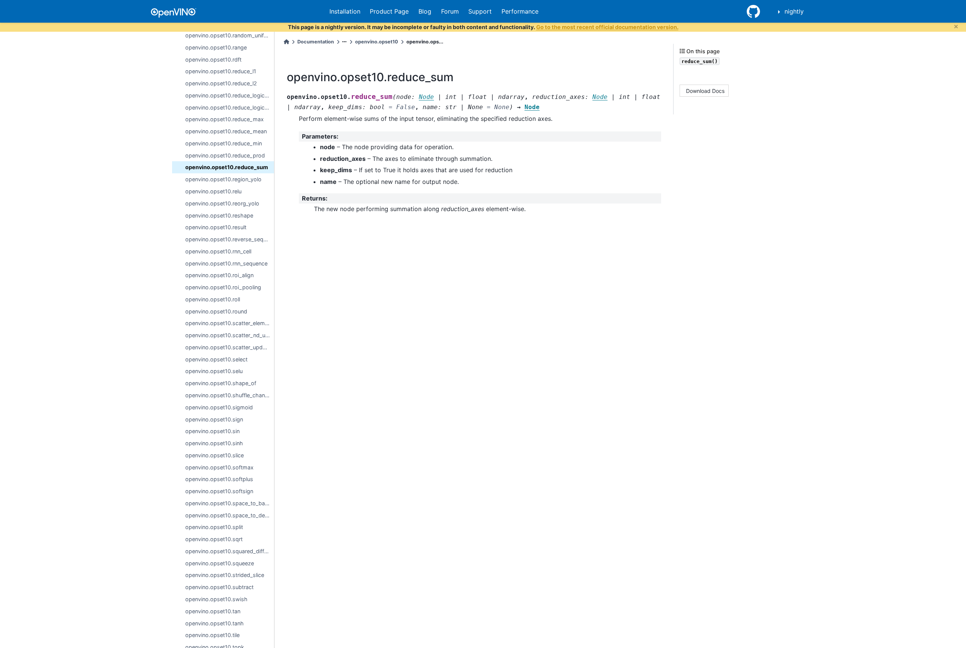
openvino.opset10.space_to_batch (229, 503)
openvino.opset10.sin (212, 431)
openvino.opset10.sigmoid (219, 407)
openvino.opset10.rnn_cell (218, 251)
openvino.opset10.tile (212, 635)
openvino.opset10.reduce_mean (226, 131)
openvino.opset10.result (215, 227)
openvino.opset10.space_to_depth (229, 515)
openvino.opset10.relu (213, 191)
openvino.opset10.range (216, 47)
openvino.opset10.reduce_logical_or (229, 107)
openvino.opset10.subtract (219, 587)
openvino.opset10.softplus (219, 479)
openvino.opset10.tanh (214, 623)
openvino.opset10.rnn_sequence (226, 263)
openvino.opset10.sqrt (214, 539)
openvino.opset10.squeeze (219, 563)
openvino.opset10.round (216, 311)
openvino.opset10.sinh (214, 443)
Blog (424, 11)
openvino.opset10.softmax (219, 467)
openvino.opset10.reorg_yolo (222, 203)
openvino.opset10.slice (214, 455)
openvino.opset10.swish (216, 599)
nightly (794, 11)
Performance (519, 11)
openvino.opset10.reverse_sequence (229, 239)
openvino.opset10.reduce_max (224, 119)
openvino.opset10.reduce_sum (226, 167)
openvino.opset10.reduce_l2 (221, 83)
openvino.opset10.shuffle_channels (229, 395)
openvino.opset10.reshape (219, 215)
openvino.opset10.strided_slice (224, 575)
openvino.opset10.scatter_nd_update (229, 335)
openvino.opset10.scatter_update (228, 347)
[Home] (286, 42)
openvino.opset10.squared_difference (229, 551)
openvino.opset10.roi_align (219, 275)
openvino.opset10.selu (214, 371)
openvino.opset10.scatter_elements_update (229, 323)
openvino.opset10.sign (214, 419)
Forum (450, 11)
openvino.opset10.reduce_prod (225, 155)
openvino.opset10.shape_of (220, 383)
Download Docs (705, 90)
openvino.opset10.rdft (213, 59)
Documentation (315, 42)
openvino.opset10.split (214, 527)
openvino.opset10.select (216, 359)
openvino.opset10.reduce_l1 (220, 71)
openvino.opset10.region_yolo (223, 179)
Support (480, 11)
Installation (344, 11)
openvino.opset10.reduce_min (223, 143)
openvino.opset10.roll (212, 299)
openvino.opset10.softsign (219, 491)
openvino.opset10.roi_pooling (223, 287)
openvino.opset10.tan (212, 611)
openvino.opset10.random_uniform (229, 35)
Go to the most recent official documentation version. (607, 27)
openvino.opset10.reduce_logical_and (229, 95)
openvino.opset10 (376, 42)
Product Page (389, 11)
